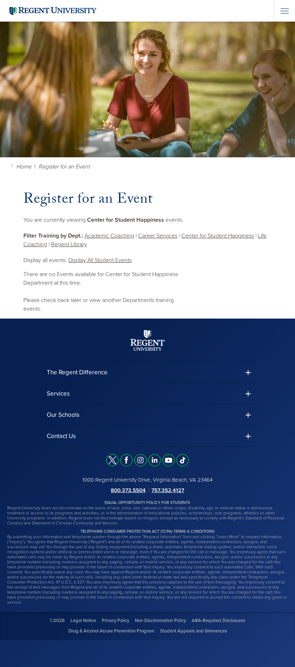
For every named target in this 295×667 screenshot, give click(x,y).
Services (58, 394)
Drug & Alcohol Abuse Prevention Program (111, 631)
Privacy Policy (115, 620)
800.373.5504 (128, 490)
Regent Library (69, 244)
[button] (147, 372)
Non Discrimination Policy (160, 620)
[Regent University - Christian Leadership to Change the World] (147, 340)
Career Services (157, 235)
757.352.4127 (167, 490)
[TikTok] (182, 460)
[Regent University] (52, 10)
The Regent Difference (77, 372)
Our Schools (63, 415)
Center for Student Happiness (217, 235)
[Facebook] (126, 460)
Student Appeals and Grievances (193, 631)
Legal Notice (83, 620)
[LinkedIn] (154, 460)
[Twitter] (112, 460)
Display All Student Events (100, 260)
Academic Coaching (109, 235)
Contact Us (61, 436)
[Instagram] (140, 460)
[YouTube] (168, 460)
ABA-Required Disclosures (218, 620)
